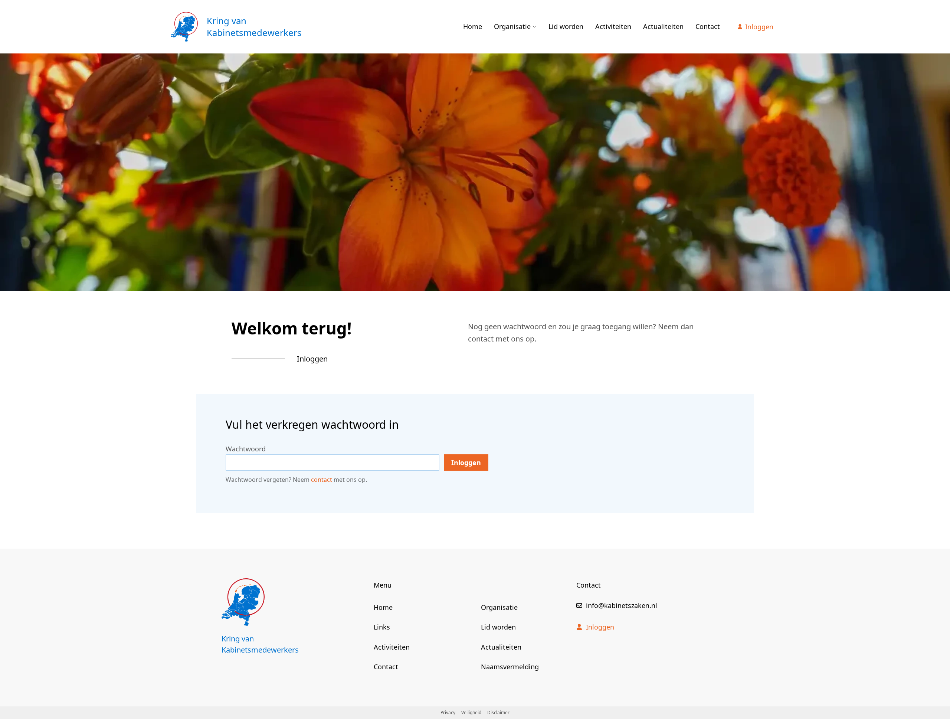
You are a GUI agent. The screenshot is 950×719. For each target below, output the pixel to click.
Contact (707, 26)
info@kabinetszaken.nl (621, 605)
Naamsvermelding (510, 666)
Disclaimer (498, 712)
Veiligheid (471, 712)
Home (472, 26)
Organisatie (512, 26)
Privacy (447, 712)
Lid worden (565, 26)
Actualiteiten (663, 26)
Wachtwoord (246, 448)
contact (321, 479)
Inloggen (759, 26)
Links (382, 626)
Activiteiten (613, 26)
